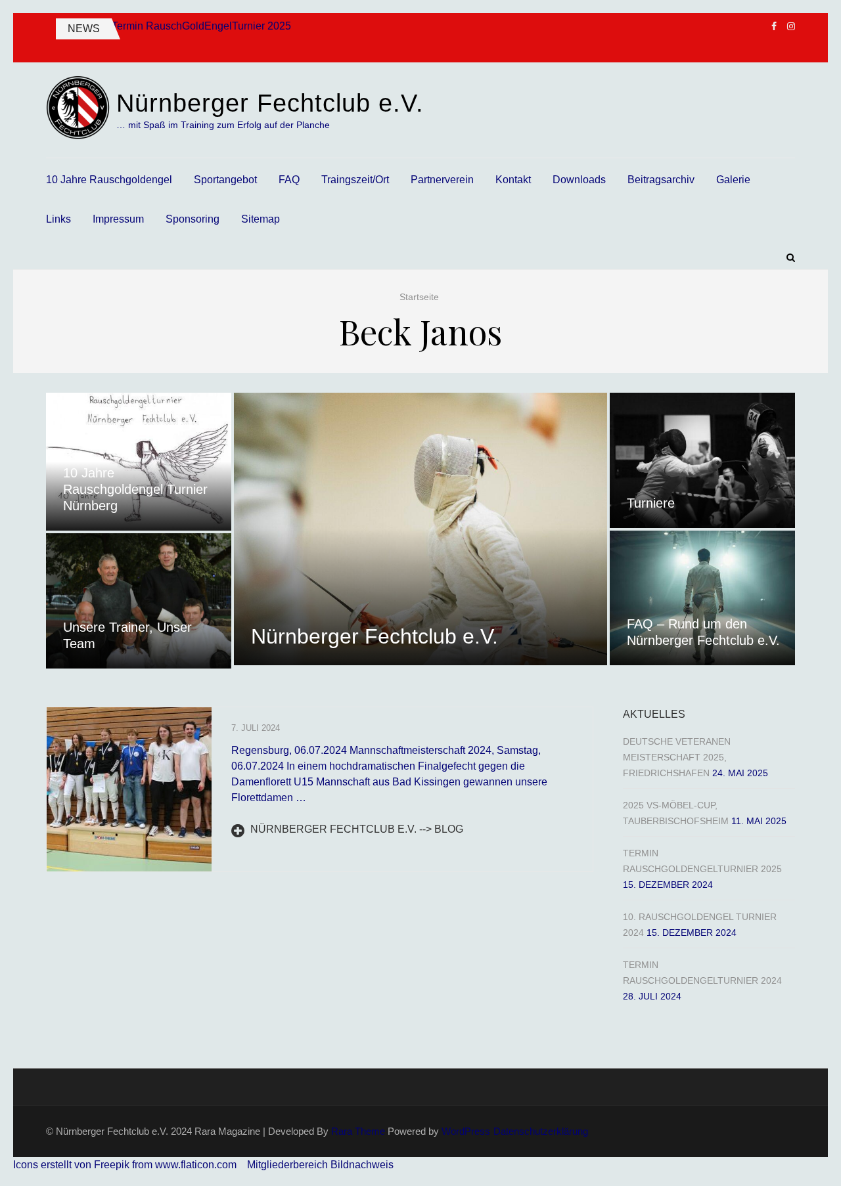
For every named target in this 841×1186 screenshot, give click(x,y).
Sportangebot (225, 179)
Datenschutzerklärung (540, 1131)
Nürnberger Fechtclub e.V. (270, 103)
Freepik (111, 1164)
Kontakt (513, 179)
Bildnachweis (362, 1164)
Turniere (651, 503)
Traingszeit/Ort (355, 179)
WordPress (466, 1131)
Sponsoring (192, 219)
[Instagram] (791, 26)
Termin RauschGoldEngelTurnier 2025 (201, 26)
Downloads (579, 179)
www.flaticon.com (196, 1164)
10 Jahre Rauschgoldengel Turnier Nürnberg (135, 489)
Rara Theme (358, 1131)
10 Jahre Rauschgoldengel (109, 179)
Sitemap (260, 219)
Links (58, 219)
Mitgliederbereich (288, 1164)
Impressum (118, 219)
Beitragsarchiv (660, 179)
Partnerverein (442, 179)
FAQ (289, 179)
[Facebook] (774, 26)
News (84, 28)
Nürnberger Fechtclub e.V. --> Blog (355, 829)
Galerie (733, 179)
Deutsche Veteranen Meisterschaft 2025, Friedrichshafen (677, 757)
